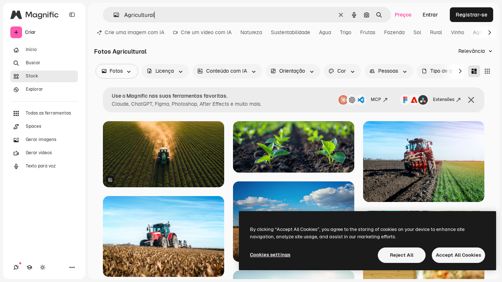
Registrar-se (471, 14)
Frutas (367, 32)
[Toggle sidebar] (72, 15)
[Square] (487, 71)
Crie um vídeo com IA (206, 32)
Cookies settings (270, 255)
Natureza (251, 32)
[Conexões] (16, 267)
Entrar (430, 14)
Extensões (443, 99)
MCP (376, 99)
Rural (436, 32)
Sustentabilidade (290, 32)
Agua (325, 32)
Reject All (401, 255)
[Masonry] (474, 71)
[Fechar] (471, 99)
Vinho (457, 32)
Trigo (345, 32)
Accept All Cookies (458, 255)
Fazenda (394, 32)
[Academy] (29, 267)
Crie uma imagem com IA (134, 32)
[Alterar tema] (43, 267)
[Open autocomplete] (113, 15)
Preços (403, 14)
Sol (417, 32)
